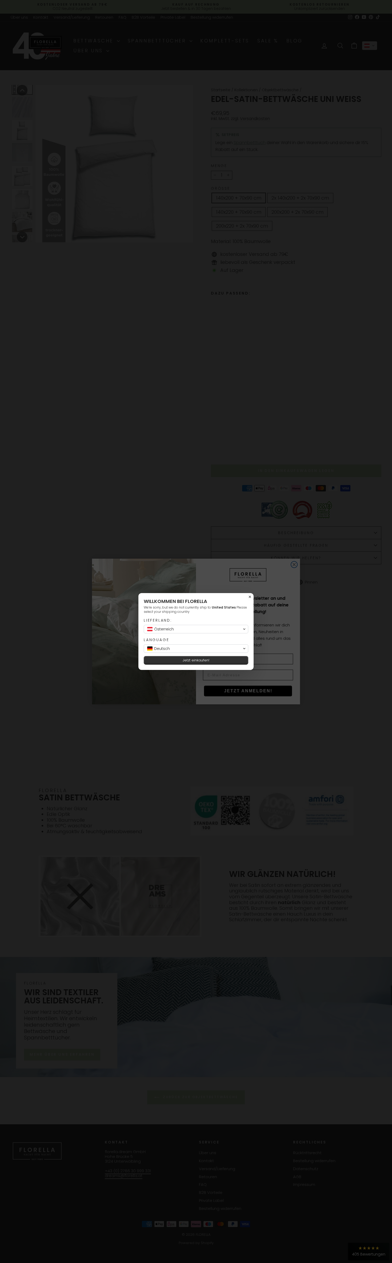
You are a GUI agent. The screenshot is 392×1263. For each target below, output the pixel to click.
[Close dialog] (250, 596)
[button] (196, 629)
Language (156, 640)
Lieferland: (158, 620)
